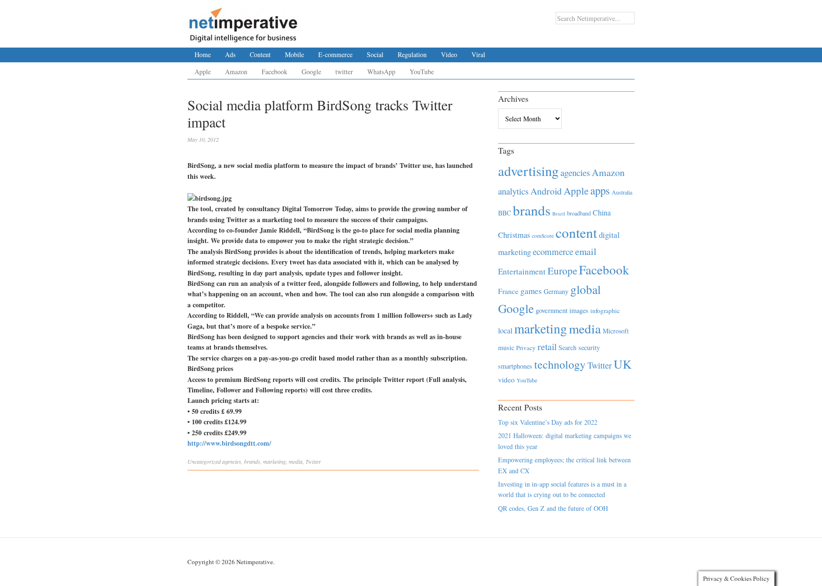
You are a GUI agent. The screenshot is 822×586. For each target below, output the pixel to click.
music (506, 347)
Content (260, 54)
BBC (504, 212)
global (585, 289)
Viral (478, 54)
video (506, 379)
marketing (274, 461)
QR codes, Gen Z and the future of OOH (553, 508)
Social (375, 54)
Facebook (274, 71)
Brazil (558, 213)
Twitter (313, 461)
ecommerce (553, 251)
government (552, 310)
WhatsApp (381, 71)
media (296, 461)
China (602, 212)
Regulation (412, 54)
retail (547, 346)
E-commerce (335, 54)
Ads (230, 54)
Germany (556, 291)
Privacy (526, 347)
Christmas (514, 234)
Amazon (236, 71)
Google (311, 71)
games (531, 290)
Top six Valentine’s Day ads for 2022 (547, 422)
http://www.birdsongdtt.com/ (229, 443)
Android (546, 191)
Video (449, 54)
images (578, 310)
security (589, 347)
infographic (605, 310)
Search (567, 347)
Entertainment (522, 271)
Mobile (294, 54)
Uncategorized (204, 461)
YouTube (422, 71)
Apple (203, 71)
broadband (579, 213)
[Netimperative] (243, 21)
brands (252, 461)
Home (203, 54)
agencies (231, 461)
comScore (543, 235)
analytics (513, 191)
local (505, 330)
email (586, 251)
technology (560, 364)
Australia (622, 192)
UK (623, 364)
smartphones (515, 366)
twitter (344, 71)
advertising (528, 171)
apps (600, 190)
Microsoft (616, 330)
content (576, 232)
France (508, 291)
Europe (562, 270)
